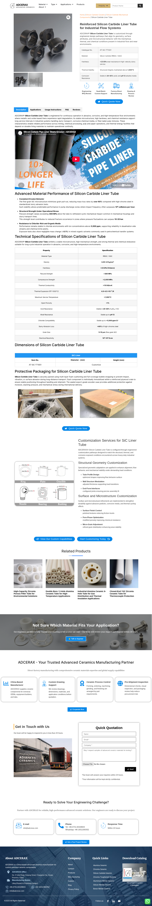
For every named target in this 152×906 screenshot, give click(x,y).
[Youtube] (119, 901)
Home (82, 15)
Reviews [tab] (76, 110)
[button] (68, 17)
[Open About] (45, 7)
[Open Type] (56, 4)
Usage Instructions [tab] (53, 110)
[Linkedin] (113, 901)
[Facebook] (108, 901)
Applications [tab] (35, 110)
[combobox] (125, 6)
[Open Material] (47, 4)
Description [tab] (21, 110)
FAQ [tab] (67, 110)
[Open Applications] (73, 4)
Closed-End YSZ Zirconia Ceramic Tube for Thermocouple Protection (122, 593)
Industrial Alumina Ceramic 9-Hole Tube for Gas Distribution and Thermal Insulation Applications (92, 595)
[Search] (140, 6)
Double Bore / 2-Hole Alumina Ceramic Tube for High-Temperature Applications (60, 593)
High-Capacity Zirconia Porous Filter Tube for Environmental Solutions (25, 593)
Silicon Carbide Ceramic (95, 15)
